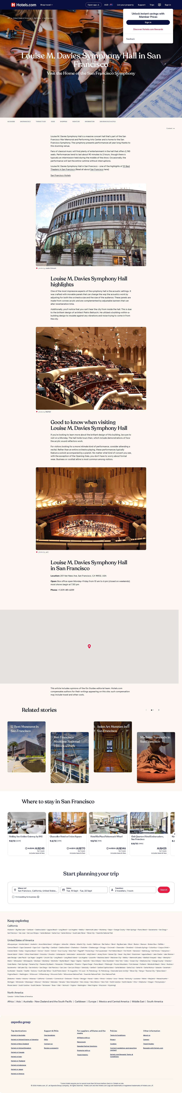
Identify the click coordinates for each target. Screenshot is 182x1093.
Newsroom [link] (81, 1042)
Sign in (168, 5)
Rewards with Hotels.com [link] (153, 1048)
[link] (148, 39)
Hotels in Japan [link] (17, 1069)
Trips (152, 5)
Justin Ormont (51, 268)
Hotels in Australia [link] (18, 1035)
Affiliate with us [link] (83, 1038)
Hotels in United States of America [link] (24, 1039)
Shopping (63, 121)
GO (8, 18)
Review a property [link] (51, 1048)
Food (53, 121)
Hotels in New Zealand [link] (20, 1044)
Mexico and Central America (114, 1001)
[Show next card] (174, 834)
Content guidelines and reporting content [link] (123, 1049)
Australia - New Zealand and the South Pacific (47, 1001)
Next (157, 709)
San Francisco (48, 18)
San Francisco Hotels (108, 121)
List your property (125, 5)
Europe (92, 1001)
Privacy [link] (113, 1039)
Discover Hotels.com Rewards (148, 29)
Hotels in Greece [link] (17, 1074)
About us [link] (146, 1035)
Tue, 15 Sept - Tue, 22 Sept (79, 890)
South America (155, 1001)
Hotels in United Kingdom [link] (21, 1048)
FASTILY (48, 412)
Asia (18, 1001)
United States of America (22, 18)
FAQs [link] (46, 1039)
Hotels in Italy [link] (16, 1057)
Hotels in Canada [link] (17, 1052)
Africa (10, 1001)
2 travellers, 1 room (124, 890)
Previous (146, 709)
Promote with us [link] (83, 1050)
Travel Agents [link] (82, 1055)
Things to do (41, 121)
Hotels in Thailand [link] (18, 1061)
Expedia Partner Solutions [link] (87, 1046)
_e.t (47, 552)
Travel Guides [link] (148, 1044)
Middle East (138, 1001)
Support (141, 5)
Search (163, 889)
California (37, 18)
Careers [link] (146, 1039)
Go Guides (11, 121)
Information (89, 121)
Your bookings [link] (49, 1035)
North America (15, 992)
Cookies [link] (113, 1044)
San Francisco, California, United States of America (38, 890)
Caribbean (80, 1001)
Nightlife (76, 121)
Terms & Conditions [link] (118, 1035)
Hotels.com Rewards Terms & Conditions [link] (121, 1055)
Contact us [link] (48, 1044)
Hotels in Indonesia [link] (18, 1065)
